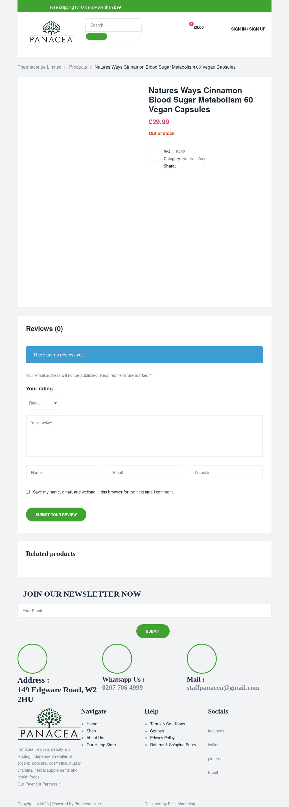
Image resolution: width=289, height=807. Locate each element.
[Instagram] (177, 6)
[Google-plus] (190, 6)
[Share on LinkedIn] (192, 166)
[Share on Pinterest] (210, 166)
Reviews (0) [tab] (44, 328)
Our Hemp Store (101, 744)
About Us (95, 737)
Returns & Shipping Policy (173, 744)
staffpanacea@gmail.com (223, 687)
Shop (91, 731)
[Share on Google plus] (204, 166)
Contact (157, 731)
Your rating (39, 388)
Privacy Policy (162, 737)
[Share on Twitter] (186, 166)
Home (92, 723)
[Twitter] (164, 6)
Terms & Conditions (167, 723)
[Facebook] (150, 6)
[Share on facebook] (180, 166)
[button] (218, 26)
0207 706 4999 (122, 687)
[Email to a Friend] (215, 166)
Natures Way (193, 158)
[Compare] (155, 155)
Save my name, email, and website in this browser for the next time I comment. (103, 492)
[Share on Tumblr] (198, 166)
